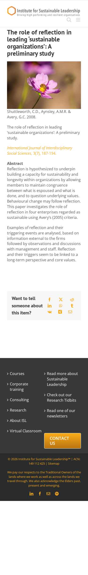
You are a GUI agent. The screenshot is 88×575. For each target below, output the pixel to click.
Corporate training (19, 386)
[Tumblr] (72, 306)
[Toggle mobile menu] (78, 19)
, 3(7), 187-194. (39, 150)
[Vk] (49, 312)
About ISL (18, 420)
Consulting (19, 399)
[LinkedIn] (49, 306)
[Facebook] (49, 299)
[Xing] (60, 312)
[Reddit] (72, 299)
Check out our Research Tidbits (61, 397)
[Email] (70, 312)
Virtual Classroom (26, 430)
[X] (61, 299)
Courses (17, 373)
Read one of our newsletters (61, 413)
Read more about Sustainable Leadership (62, 379)
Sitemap (53, 463)
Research (18, 410)
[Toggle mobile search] (69, 19)
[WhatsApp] (61, 306)
